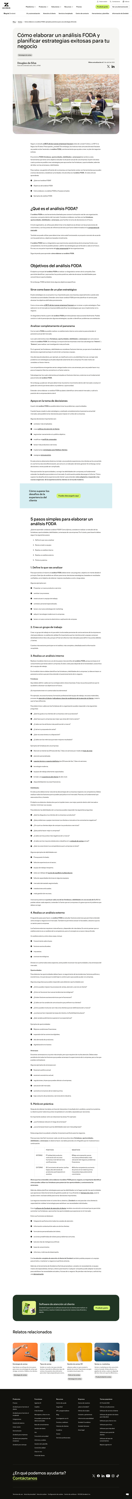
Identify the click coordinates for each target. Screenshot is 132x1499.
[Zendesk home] (7, 5)
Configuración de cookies (55, 1494)
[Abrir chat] (127, 1494)
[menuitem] (126, 2)
